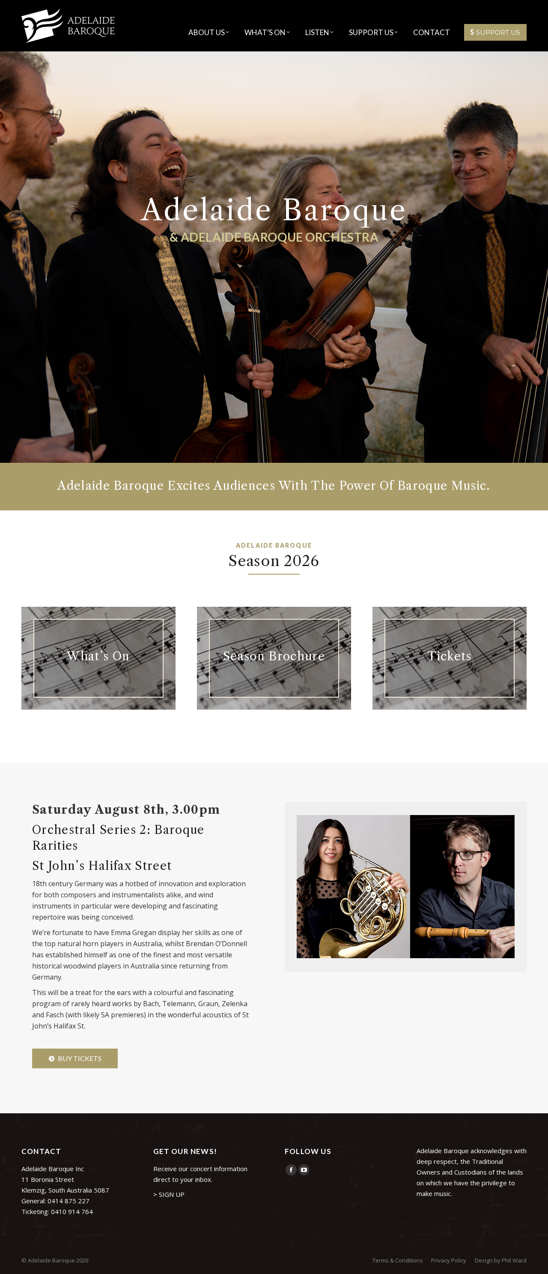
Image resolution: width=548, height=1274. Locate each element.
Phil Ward (514, 1260)
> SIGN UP (169, 1194)
